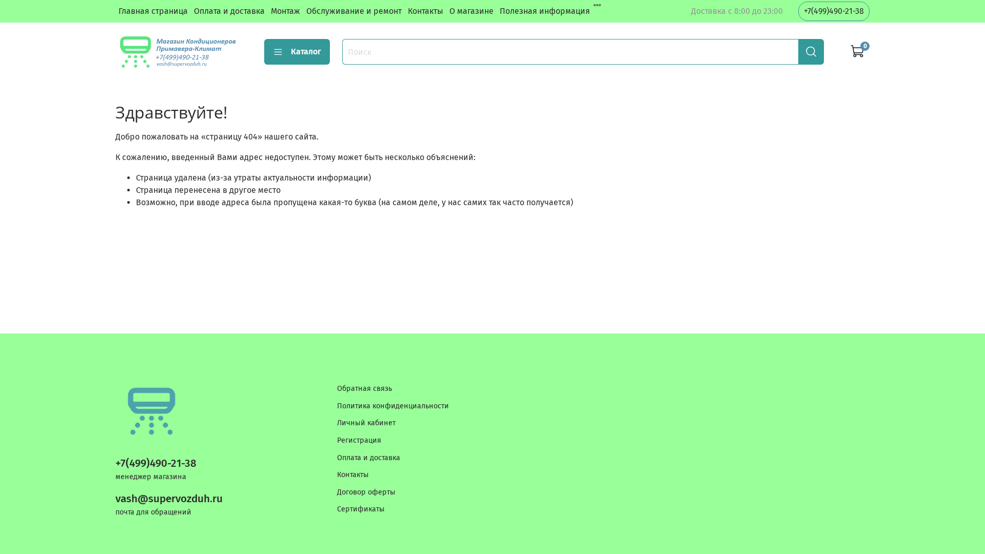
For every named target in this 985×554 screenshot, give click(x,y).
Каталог (306, 51)
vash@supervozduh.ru (169, 498)
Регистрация (359, 440)
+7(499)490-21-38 (834, 11)
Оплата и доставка (229, 11)
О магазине (471, 11)
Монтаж (285, 11)
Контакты (425, 11)
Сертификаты (361, 509)
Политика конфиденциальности (393, 406)
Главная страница (153, 11)
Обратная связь (364, 388)
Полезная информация (545, 11)
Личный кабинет (366, 423)
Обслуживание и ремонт (354, 11)
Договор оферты (366, 492)
